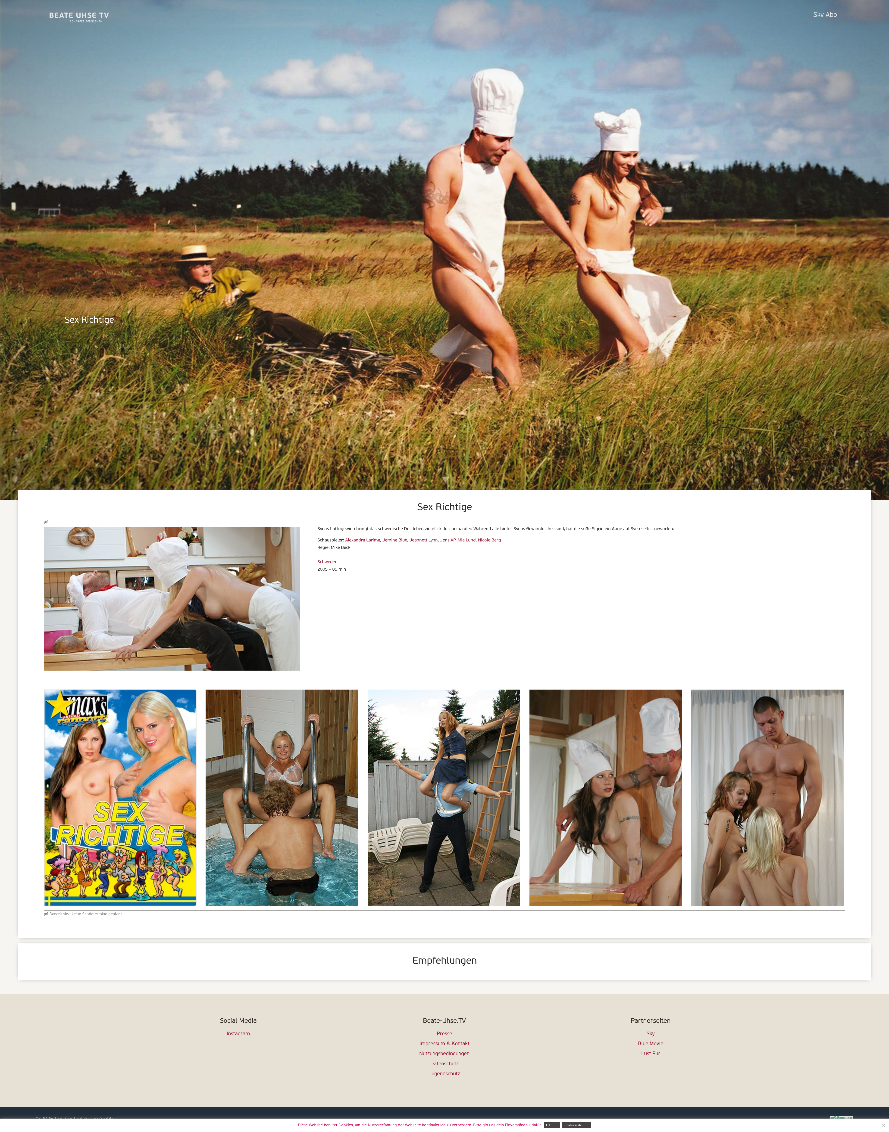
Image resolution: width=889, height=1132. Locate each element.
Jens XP (447, 540)
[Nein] (883, 1125)
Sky (651, 1034)
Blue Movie (650, 1044)
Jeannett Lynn (424, 540)
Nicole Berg (489, 540)
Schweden (327, 562)
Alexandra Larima (362, 540)
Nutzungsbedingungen (444, 1053)
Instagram (238, 1034)
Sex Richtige (89, 320)
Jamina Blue (394, 540)
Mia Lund (467, 540)
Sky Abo (825, 15)
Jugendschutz (444, 1074)
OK (548, 1125)
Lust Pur (650, 1053)
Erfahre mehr (573, 1125)
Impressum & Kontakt (444, 1044)
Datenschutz (444, 1064)
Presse (444, 1034)
